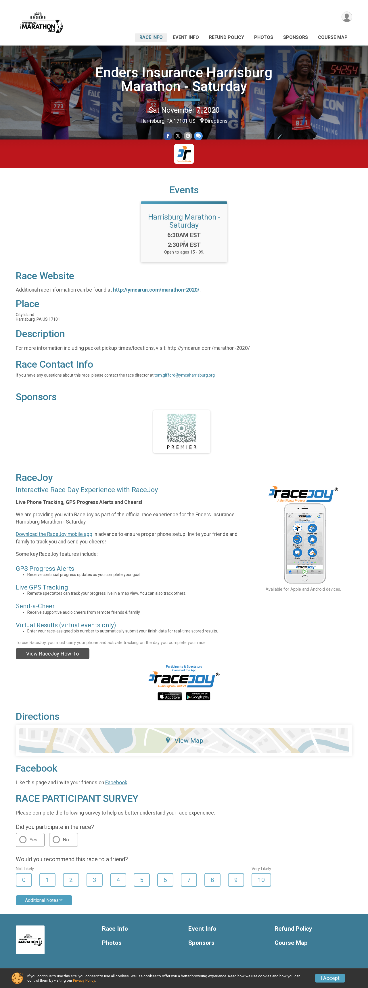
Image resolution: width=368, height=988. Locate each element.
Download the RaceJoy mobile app (54, 534)
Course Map (333, 37)
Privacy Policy (84, 980)
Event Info (186, 37)
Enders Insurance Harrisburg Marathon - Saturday (184, 79)
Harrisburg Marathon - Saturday (184, 221)
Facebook (116, 782)
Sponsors (295, 37)
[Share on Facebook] (168, 136)
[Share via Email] (188, 136)
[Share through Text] (198, 136)
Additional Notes (42, 900)
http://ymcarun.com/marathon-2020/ (156, 290)
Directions (216, 121)
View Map (189, 740)
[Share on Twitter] (178, 136)
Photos (263, 37)
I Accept (330, 978)
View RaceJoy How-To (52, 654)
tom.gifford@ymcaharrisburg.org (184, 375)
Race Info (151, 37)
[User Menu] (347, 17)
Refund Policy (226, 37)
